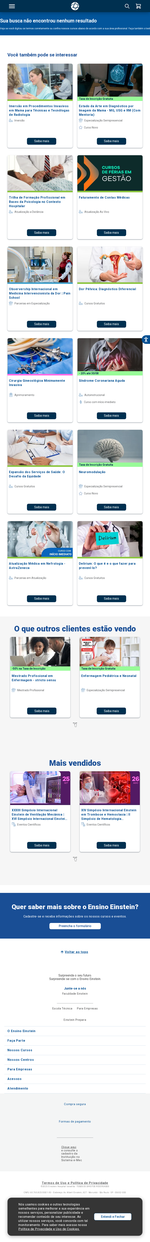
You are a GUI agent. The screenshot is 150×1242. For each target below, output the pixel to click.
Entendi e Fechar (113, 1217)
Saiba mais (41, 141)
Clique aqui (68, 1147)
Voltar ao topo (76, 952)
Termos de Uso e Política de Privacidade (75, 1183)
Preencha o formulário (75, 926)
